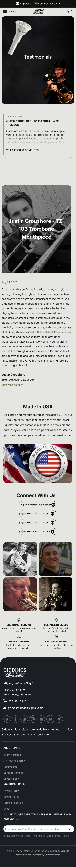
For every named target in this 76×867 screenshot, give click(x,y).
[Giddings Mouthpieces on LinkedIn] (41, 719)
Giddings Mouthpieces (26, 851)
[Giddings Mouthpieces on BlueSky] (50, 719)
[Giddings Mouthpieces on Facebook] (16, 719)
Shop (6, 808)
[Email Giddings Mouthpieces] (59, 719)
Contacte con (11, 778)
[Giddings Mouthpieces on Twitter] (7, 719)
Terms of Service (13, 802)
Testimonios (10, 766)
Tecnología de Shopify (49, 851)
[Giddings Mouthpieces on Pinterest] (24, 719)
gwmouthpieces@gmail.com (25, 708)
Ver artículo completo (22, 150)
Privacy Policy (11, 790)
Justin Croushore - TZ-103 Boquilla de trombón (32, 123)
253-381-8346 (17, 701)
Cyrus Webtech (52, 854)
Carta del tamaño (13, 772)
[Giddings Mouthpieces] (38, 11)
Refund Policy (11, 796)
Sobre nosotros (12, 754)
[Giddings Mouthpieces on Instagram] (33, 719)
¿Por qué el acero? (14, 760)
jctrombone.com (12, 384)
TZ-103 (11, 351)
